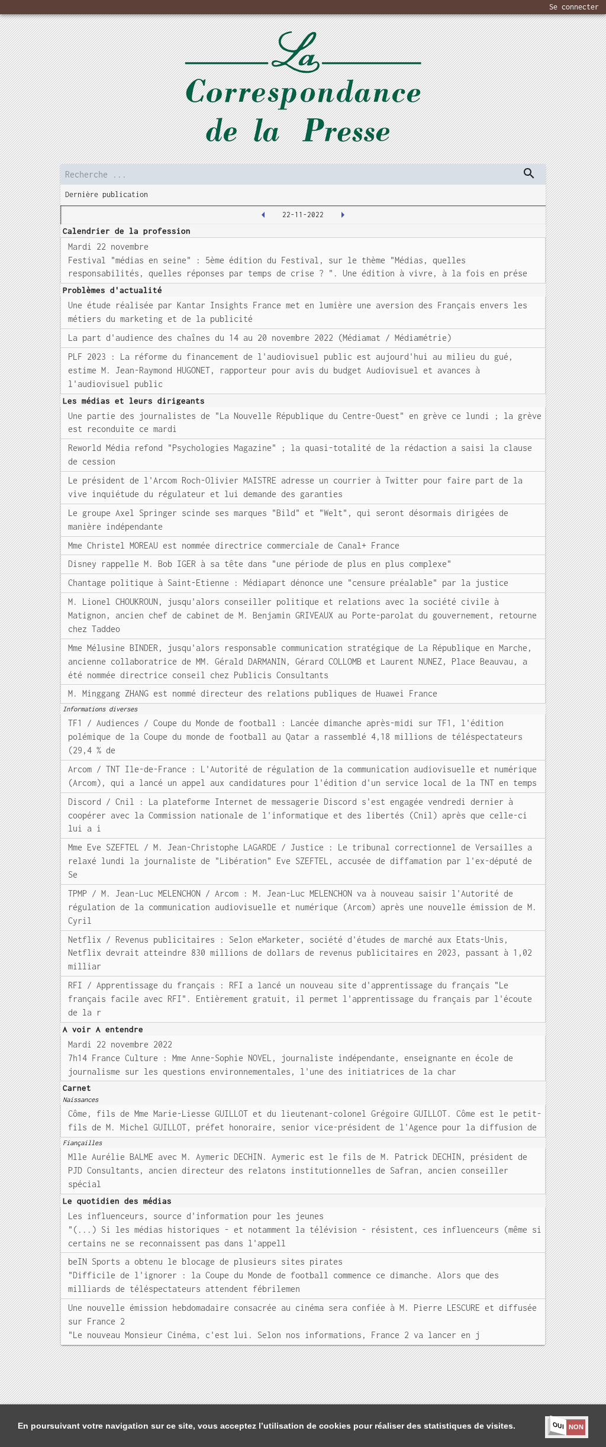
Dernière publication (106, 194)
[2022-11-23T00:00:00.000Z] (343, 215)
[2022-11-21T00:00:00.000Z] (263, 215)
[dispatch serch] (529, 173)
